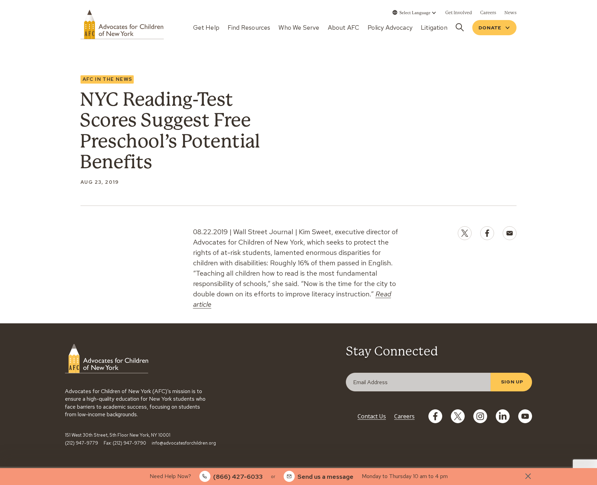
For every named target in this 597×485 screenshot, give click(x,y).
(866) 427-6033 (238, 477)
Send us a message (325, 477)
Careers (404, 416)
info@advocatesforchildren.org (184, 443)
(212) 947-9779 (81, 443)
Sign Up (512, 382)
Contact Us (372, 416)
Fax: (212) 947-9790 (125, 443)
